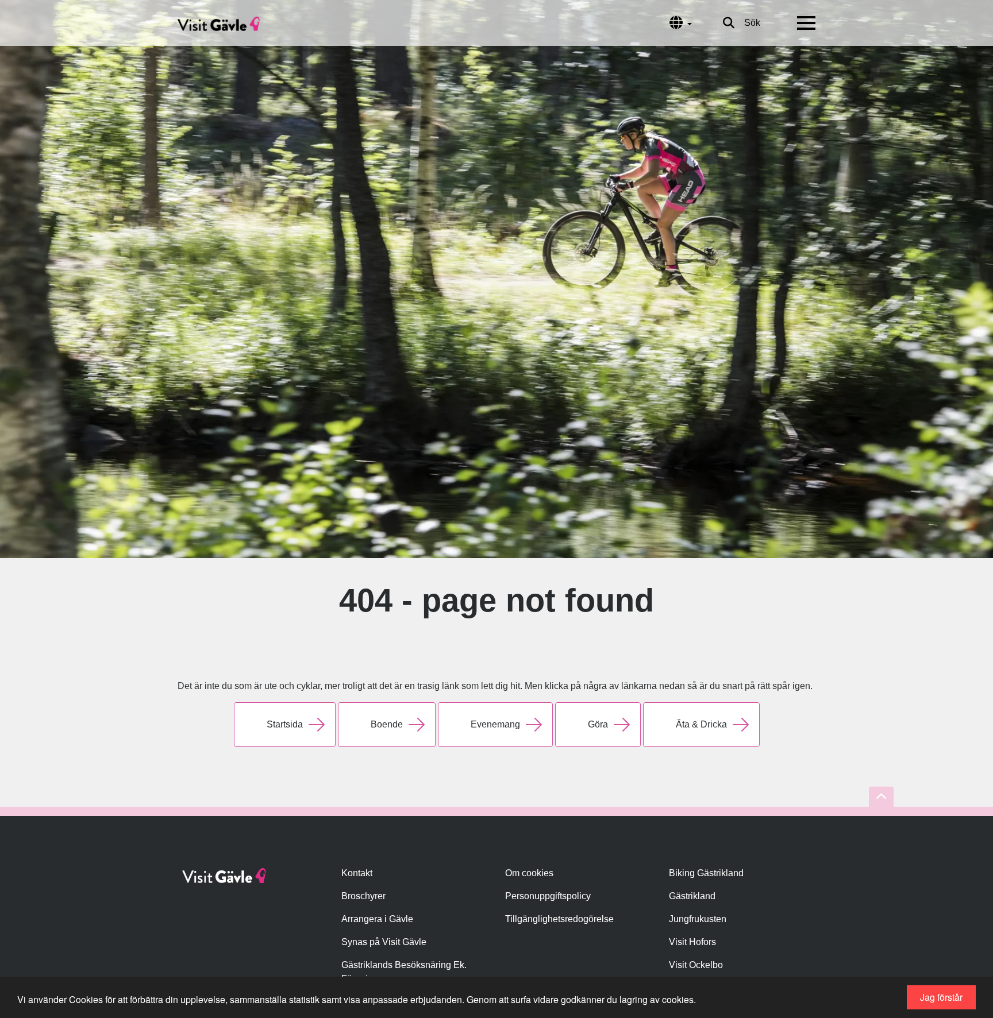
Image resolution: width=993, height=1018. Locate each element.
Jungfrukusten (697, 919)
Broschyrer (363, 896)
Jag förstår (941, 997)
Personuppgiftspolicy (548, 896)
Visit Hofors (692, 942)
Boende (387, 724)
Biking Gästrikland (706, 873)
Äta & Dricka (701, 724)
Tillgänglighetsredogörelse (559, 919)
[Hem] (219, 23)
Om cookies (529, 873)
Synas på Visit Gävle (383, 942)
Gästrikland (692, 896)
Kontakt (356, 873)
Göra (598, 724)
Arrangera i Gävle (377, 919)
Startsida (285, 724)
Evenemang (495, 724)
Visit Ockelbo (696, 965)
